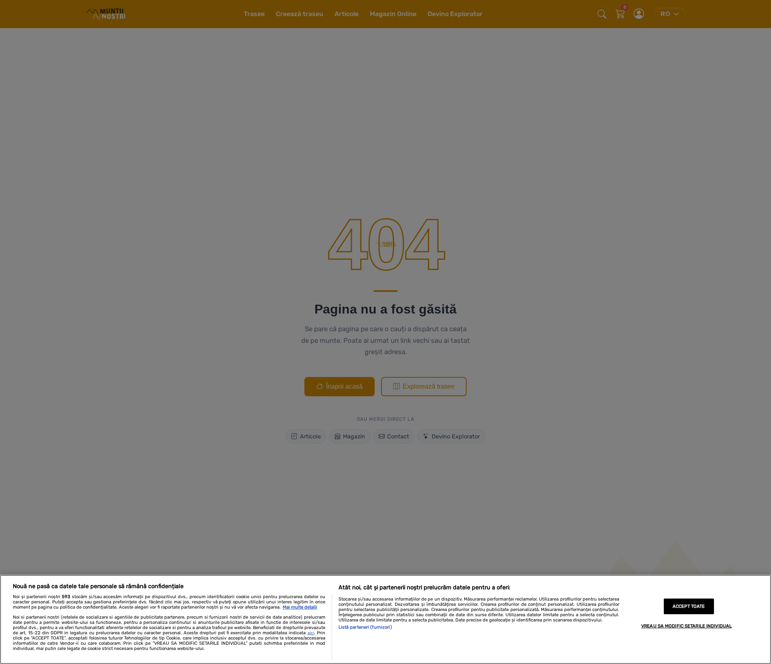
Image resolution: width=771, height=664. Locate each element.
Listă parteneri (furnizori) (365, 627)
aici (311, 633)
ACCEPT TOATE (689, 606)
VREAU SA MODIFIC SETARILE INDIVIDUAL (686, 626)
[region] (385, 619)
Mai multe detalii (300, 607)
